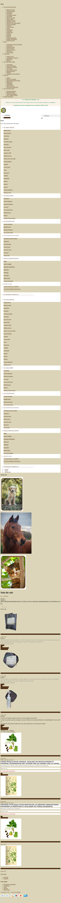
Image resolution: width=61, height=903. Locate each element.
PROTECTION (10, 86)
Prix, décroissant (40, 601)
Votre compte (4, 881)
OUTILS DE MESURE (12, 87)
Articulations (10, 12)
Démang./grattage (11, 11)
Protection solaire (11, 47)
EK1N (5, 41)
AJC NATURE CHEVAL (10, 7)
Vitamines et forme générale (13, 74)
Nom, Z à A (27, 601)
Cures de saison (10, 27)
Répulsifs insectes (11, 9)
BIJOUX (9, 60)
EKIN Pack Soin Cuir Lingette (7, 712)
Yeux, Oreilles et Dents (12, 95)
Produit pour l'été (11, 40)
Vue (2, 604)
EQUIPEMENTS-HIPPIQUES (19, 466)
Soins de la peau (10, 48)
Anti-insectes (10, 45)
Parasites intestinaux (11, 66)
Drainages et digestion (12, 67)
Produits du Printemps (12, 39)
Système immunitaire (11, 37)
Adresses (6, 888)
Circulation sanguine (11, 15)
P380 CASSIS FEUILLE (6, 755)
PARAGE (6, 75)
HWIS (18, 892)
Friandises (9, 25)
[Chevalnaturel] (3, 112)
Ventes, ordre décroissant (7, 601)
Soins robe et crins (11, 50)
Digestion (9, 35)
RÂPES (8, 78)
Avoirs (5, 887)
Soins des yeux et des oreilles (13, 23)
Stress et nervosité (11, 17)
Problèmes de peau (11, 21)
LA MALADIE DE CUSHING (11, 286)
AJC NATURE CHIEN (9, 62)
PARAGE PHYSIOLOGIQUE (11, 430)
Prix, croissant (33, 601)
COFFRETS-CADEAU (12, 58)
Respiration (9, 13)
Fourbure (9, 36)
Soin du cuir (9, 51)
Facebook (6, 877)
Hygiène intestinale (11, 24)
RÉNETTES (10, 82)
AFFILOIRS (10, 84)
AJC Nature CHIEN (8, 367)
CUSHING (9, 31)
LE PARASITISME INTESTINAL (12, 289)
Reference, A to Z (48, 601)
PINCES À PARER (11, 79)
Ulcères (8, 28)
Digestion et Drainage (12, 94)
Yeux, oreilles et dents (12, 70)
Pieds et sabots (10, 19)
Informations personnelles (10, 884)
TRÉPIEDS (9, 83)
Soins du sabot (10, 52)
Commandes (6, 885)
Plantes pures (10, 29)
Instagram (6, 878)
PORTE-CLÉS (10, 56)
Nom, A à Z (21, 601)
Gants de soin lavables (5, 634)
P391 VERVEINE (4, 798)
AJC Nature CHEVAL (9, 299)
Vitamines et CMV (11, 20)
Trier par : (3, 598)
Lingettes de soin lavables (6, 673)
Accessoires (9, 68)
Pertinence (15, 601)
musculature (9, 16)
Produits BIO (10, 32)
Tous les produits (11, 732)
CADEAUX (7, 54)
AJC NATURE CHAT (9, 88)
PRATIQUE (9, 59)
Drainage (9, 33)
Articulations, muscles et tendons (14, 44)
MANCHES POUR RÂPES (13, 80)
